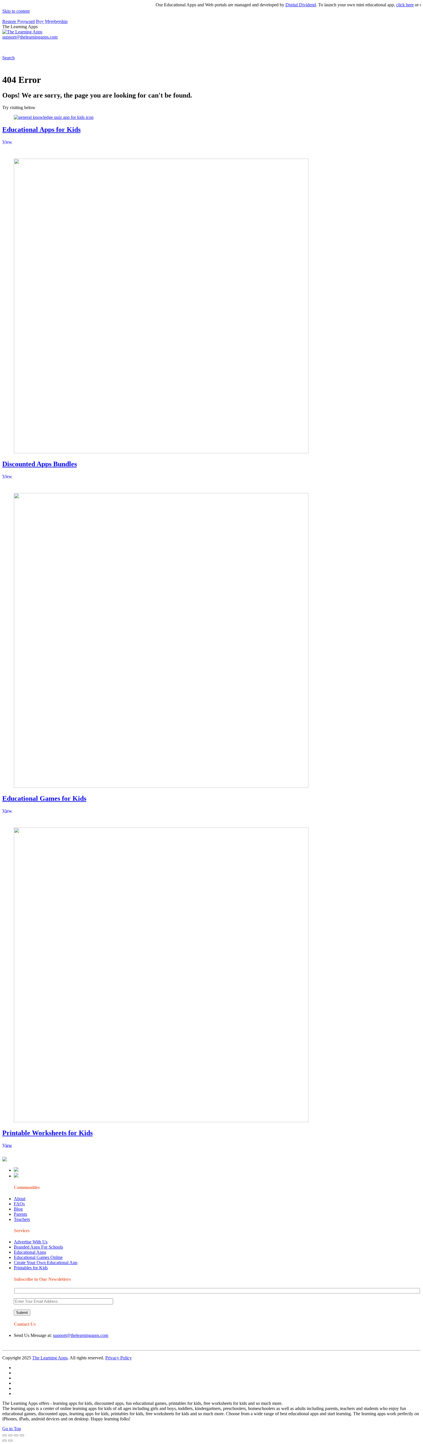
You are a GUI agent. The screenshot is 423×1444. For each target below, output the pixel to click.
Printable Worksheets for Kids (47, 1133)
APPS (21, 45)
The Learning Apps (50, 1357)
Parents (20, 1214)
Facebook (273, 45)
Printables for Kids (31, 1267)
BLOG (149, 45)
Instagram (214, 45)
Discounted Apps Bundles (39, 464)
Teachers (22, 1219)
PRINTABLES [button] (49, 45)
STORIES (105, 45)
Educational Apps (30, 1252)
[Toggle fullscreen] (16, 1435)
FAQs (19, 1203)
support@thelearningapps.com (80, 1335)
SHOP (170, 45)
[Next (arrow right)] (10, 1440)
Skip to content (16, 11)
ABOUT (126, 45)
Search (291, 45)
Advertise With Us (30, 1241)
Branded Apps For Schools (38, 1247)
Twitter (253, 45)
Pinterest (193, 45)
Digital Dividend (283, 4)
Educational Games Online (38, 1257)
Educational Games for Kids (44, 798)
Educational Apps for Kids (41, 129)
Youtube (235, 45)
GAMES (79, 45)
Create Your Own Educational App (45, 1262)
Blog (18, 1209)
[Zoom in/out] (22, 1435)
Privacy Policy (118, 1357)
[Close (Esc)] (4, 1435)
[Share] (10, 1435)
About (19, 1198)
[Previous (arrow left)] (4, 1440)
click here (388, 4)
